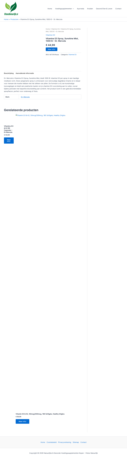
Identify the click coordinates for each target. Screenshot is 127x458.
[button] (73, 9)
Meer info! (51, 49)
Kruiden (90, 9)
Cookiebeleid (52, 442)
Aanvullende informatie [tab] (25, 73)
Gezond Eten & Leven (104, 9)
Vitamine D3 (55, 29)
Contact (118, 9)
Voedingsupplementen (63, 9)
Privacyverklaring (64, 442)
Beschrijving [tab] (9, 73)
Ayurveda (80, 9)
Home (50, 9)
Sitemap (76, 442)
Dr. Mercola (25, 97)
